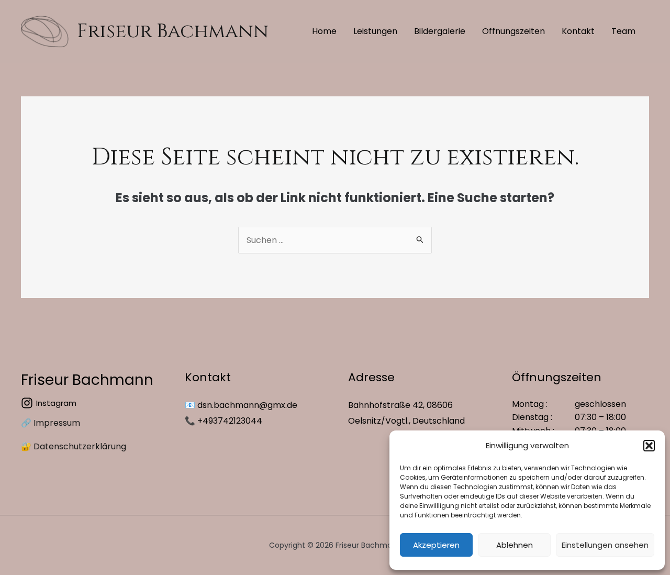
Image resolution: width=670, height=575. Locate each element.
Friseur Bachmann (173, 31)
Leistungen (375, 31)
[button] (649, 445)
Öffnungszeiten (513, 31)
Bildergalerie (439, 31)
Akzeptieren (436, 544)
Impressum (57, 423)
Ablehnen (514, 544)
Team (623, 31)
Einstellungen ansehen (605, 544)
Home (324, 31)
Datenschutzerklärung (80, 446)
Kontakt (578, 31)
